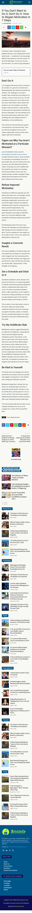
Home (3, 6)
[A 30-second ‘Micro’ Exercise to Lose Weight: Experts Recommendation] (5, 631)
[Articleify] (16, 832)
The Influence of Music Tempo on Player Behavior (20, 478)
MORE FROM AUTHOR (11, 471)
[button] (3, 2)
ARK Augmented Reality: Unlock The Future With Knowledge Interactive (18, 567)
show (6, 72)
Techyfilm (7, 885)
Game (8, 6)
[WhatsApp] (21, 27)
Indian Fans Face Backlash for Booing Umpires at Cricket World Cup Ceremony (8, 438)
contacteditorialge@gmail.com (18, 847)
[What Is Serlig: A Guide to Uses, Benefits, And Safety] (5, 524)
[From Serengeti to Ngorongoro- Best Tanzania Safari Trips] (5, 788)
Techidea (7, 883)
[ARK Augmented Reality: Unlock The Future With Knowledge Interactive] (5, 567)
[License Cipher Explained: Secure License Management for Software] (5, 586)
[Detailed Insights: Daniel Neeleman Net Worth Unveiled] (5, 684)
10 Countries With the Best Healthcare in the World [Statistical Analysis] (18, 649)
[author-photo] (16, 457)
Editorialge (7, 881)
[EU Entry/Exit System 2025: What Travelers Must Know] (5, 806)
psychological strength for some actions (14, 154)
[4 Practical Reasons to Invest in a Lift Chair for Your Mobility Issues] (5, 659)
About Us (6, 864)
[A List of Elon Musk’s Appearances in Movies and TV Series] (5, 711)
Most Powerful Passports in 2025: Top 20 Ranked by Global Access (20, 551)
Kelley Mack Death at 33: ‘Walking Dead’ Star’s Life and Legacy (19, 701)
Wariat (6, 890)
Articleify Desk (7, 23)
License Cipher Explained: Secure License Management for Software (19, 585)
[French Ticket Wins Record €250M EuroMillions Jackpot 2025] (6, 495)
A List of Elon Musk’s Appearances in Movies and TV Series (20, 711)
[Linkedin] (20, 425)
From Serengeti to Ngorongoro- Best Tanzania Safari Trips (19, 788)
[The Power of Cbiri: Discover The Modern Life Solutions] (5, 516)
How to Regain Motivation (13, 417)
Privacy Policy (8, 866)
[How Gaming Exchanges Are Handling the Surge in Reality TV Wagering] (6, 486)
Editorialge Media (19, 906)
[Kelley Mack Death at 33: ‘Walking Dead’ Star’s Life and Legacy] (5, 701)
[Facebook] (9, 27)
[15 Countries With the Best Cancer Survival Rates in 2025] (5, 641)
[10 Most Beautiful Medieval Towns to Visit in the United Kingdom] (5, 533)
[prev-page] (3, 503)
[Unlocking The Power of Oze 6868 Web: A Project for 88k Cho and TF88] (5, 607)
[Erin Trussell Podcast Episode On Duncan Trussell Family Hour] (5, 693)
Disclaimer (7, 868)
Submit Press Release (10, 870)
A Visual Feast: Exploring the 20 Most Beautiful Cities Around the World (23, 438)
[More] (25, 27)
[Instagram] (3, 850)
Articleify (26, 900)
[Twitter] (13, 27)
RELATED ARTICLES (10, 468)
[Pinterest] (17, 27)
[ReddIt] (24, 425)
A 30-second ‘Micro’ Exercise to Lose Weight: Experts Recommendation (20, 631)
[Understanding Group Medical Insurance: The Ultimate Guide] (5, 622)
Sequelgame (8, 887)
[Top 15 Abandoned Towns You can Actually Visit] (5, 798)
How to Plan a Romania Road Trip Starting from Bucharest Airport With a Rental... (19, 778)
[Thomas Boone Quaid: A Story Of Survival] (5, 675)
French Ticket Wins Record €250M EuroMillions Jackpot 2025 (19, 496)
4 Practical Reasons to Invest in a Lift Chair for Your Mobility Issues (20, 659)
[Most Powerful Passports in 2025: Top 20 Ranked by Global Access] (5, 552)
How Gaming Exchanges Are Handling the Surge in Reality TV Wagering (21, 486)
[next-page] (6, 503)
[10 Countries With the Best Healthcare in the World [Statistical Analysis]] (5, 650)
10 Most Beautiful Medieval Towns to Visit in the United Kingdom (19, 533)
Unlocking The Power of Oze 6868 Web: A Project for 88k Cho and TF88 (19, 606)
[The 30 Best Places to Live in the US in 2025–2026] (5, 543)
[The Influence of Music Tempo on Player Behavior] (6, 478)
